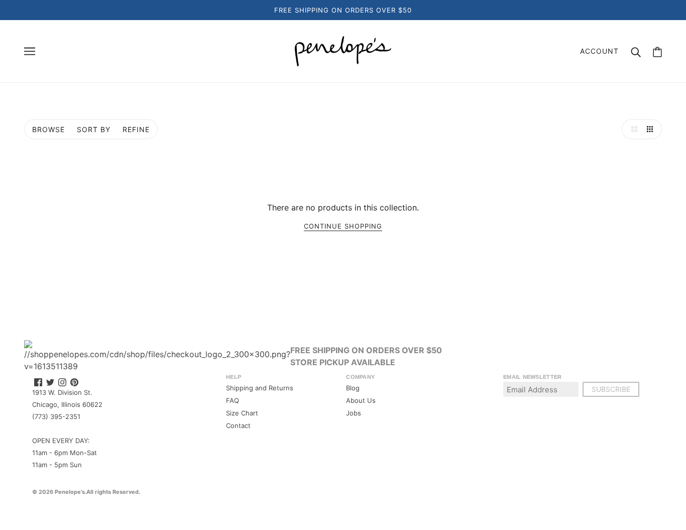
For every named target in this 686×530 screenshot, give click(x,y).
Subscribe (611, 389)
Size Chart (242, 413)
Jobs (353, 413)
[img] (38, 381)
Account (599, 51)
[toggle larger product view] (632, 129)
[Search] (636, 51)
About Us (361, 400)
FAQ (232, 400)
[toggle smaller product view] (652, 129)
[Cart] (657, 51)
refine (136, 129)
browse (48, 129)
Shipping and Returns (259, 388)
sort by (93, 129)
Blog (353, 388)
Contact (238, 425)
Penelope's (70, 491)
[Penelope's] (343, 50)
